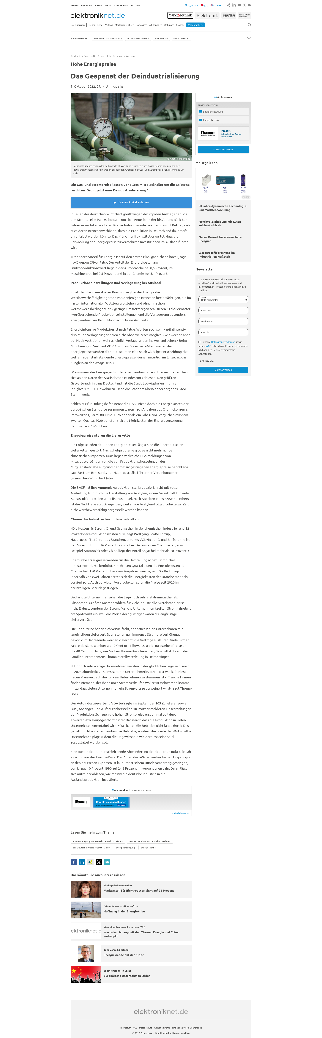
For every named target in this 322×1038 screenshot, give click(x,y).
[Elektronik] (207, 15)
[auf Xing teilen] (90, 862)
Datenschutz (145, 1027)
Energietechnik (148, 847)
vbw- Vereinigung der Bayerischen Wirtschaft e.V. (98, 841)
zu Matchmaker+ (180, 812)
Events (98, 5)
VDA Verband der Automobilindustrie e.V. (150, 841)
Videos (109, 24)
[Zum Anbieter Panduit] (81, 802)
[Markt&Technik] (180, 15)
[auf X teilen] (99, 862)
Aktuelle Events (162, 1027)
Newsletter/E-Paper (81, 5)
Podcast (140, 24)
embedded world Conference (187, 1027)
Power (87, 55)
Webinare (169, 24)
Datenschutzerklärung (223, 341)
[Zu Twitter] (244, 5)
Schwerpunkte (79, 38)
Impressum (125, 1027)
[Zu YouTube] (239, 5)
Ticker (92, 24)
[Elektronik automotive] (228, 15)
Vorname (206, 310)
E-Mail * (205, 332)
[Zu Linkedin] (234, 5)
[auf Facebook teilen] (74, 862)
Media (108, 5)
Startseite (76, 55)
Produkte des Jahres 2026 (108, 38)
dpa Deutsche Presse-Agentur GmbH (91, 847)
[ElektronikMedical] (244, 15)
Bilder (100, 24)
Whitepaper (155, 24)
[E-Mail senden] (107, 862)
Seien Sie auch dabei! (223, 149)
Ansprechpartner (123, 5)
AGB (208, 345)
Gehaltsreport (181, 38)
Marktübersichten (124, 24)
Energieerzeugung (125, 847)
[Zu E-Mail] (249, 5)
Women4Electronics (138, 38)
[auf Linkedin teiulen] (82, 862)
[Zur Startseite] (98, 15)
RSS (138, 5)
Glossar (180, 24)
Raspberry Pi (161, 38)
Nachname (206, 321)
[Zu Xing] (229, 5)
